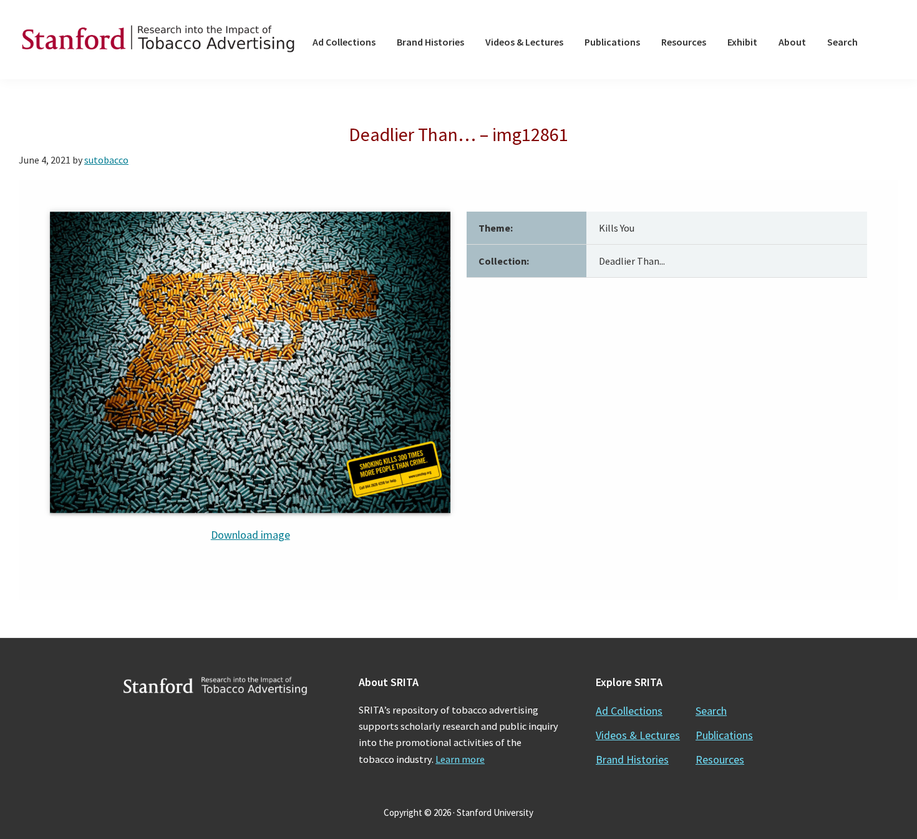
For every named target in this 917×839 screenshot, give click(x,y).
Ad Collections (629, 711)
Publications (724, 735)
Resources (720, 759)
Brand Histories (632, 759)
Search (711, 711)
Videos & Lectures (638, 735)
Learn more (460, 759)
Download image (250, 534)
